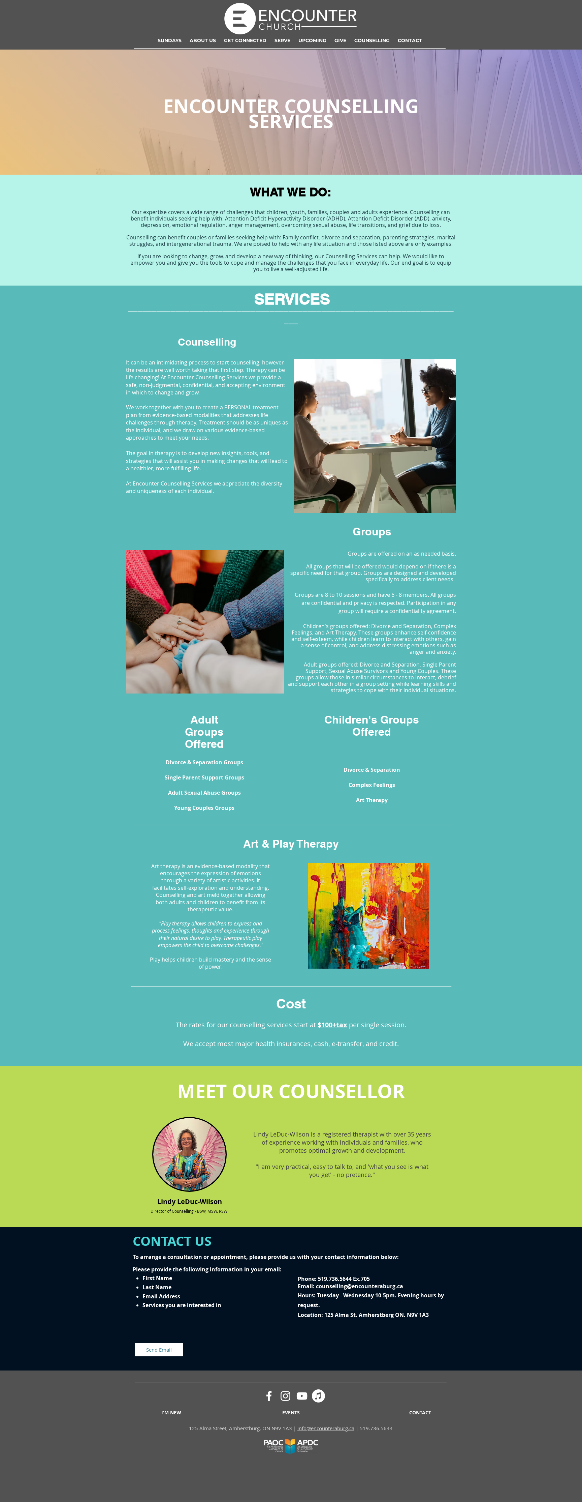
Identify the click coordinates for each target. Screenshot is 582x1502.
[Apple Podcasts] (318, 1396)
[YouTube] (302, 1396)
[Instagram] (285, 1396)
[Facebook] (269, 1396)
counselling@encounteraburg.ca (359, 1286)
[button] (203, 40)
